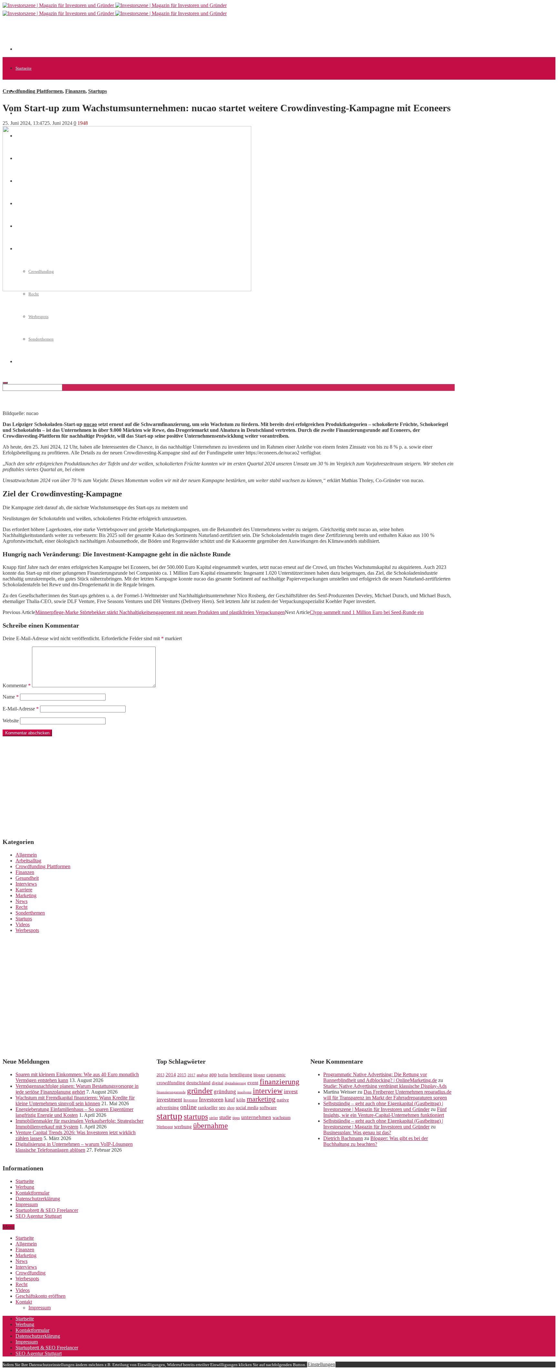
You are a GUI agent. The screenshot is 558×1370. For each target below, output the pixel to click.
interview (268, 1090)
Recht (33, 294)
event (252, 1082)
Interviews (26, 884)
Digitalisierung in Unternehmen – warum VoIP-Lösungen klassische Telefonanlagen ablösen (74, 1147)
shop (230, 1108)
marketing (261, 1099)
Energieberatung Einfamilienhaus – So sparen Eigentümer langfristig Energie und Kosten (74, 1112)
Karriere (24, 889)
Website (11, 720)
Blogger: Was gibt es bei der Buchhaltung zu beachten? (375, 1141)
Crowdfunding (31, 1273)
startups (196, 1116)
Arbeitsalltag (28, 860)
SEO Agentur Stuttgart (39, 1216)
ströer (213, 1118)
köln (240, 1099)
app (213, 1074)
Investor (190, 1100)
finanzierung (279, 1081)
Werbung (25, 1187)
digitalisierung (235, 1083)
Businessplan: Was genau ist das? (357, 1132)
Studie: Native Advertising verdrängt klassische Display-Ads (385, 1086)
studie (225, 1117)
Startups (97, 91)
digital (217, 1083)
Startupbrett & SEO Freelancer (47, 1210)
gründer (199, 1090)
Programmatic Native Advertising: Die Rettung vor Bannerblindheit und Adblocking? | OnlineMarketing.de (380, 1077)
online (188, 1106)
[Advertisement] (133, 36)
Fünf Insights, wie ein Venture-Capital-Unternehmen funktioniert (385, 1112)
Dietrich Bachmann (343, 1138)
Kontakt (24, 1302)
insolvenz (244, 1092)
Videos (23, 924)
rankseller (208, 1107)
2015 (181, 1075)
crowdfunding (171, 1082)
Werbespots (27, 930)
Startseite (24, 68)
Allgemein (26, 855)
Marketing (26, 895)
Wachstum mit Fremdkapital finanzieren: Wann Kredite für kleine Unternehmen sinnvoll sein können (75, 1100)
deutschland (198, 1082)
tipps (236, 1118)
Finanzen (75, 91)
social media (247, 1107)
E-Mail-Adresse (21, 708)
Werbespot (165, 1127)
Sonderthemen (30, 913)
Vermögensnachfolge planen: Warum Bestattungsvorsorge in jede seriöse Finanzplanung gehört (77, 1089)
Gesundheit (27, 878)
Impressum (27, 1204)
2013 (160, 1075)
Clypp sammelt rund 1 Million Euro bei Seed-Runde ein (367, 612)
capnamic (276, 1074)
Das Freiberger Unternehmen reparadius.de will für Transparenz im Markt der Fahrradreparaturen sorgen (387, 1094)
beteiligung (241, 1074)
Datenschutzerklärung (38, 1198)
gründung (225, 1091)
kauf (230, 1100)
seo (222, 1107)
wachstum (282, 1117)
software (268, 1107)
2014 (171, 1074)
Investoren (211, 1099)
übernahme (210, 1125)
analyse (202, 1075)
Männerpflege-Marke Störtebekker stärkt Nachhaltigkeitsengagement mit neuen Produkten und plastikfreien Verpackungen (160, 612)
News (21, 901)
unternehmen (256, 1117)
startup (169, 1116)
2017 (191, 1075)
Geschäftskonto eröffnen (41, 1296)
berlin (223, 1075)
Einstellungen (321, 1364)
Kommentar (17, 685)
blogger (259, 1075)
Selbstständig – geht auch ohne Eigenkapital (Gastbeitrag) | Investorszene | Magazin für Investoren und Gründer (383, 1106)
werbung (183, 1126)
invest (291, 1091)
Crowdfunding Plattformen (33, 91)
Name (11, 697)
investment (169, 1099)
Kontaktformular (32, 1193)
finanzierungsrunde (171, 1092)
